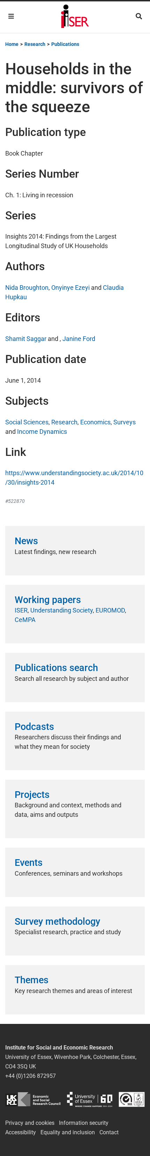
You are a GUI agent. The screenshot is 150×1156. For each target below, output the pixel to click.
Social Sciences (26, 422)
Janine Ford (78, 338)
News (26, 541)
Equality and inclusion (67, 1132)
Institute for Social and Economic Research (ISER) (75, 17)
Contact (109, 1132)
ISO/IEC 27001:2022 (132, 1099)
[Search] (139, 16)
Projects (32, 794)
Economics (95, 422)
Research (64, 422)
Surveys (124, 422)
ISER (21, 610)
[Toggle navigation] (11, 16)
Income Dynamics (42, 431)
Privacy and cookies (29, 1123)
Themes (31, 980)
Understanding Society (61, 610)
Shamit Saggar (25, 338)
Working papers (48, 600)
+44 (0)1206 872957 (30, 1076)
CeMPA (25, 619)
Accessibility (20, 1132)
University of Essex (89, 1099)
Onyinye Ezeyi (70, 287)
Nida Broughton (26, 287)
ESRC (33, 1099)
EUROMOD (110, 610)
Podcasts (34, 726)
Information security (83, 1123)
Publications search (56, 667)
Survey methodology (57, 921)
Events (29, 862)
